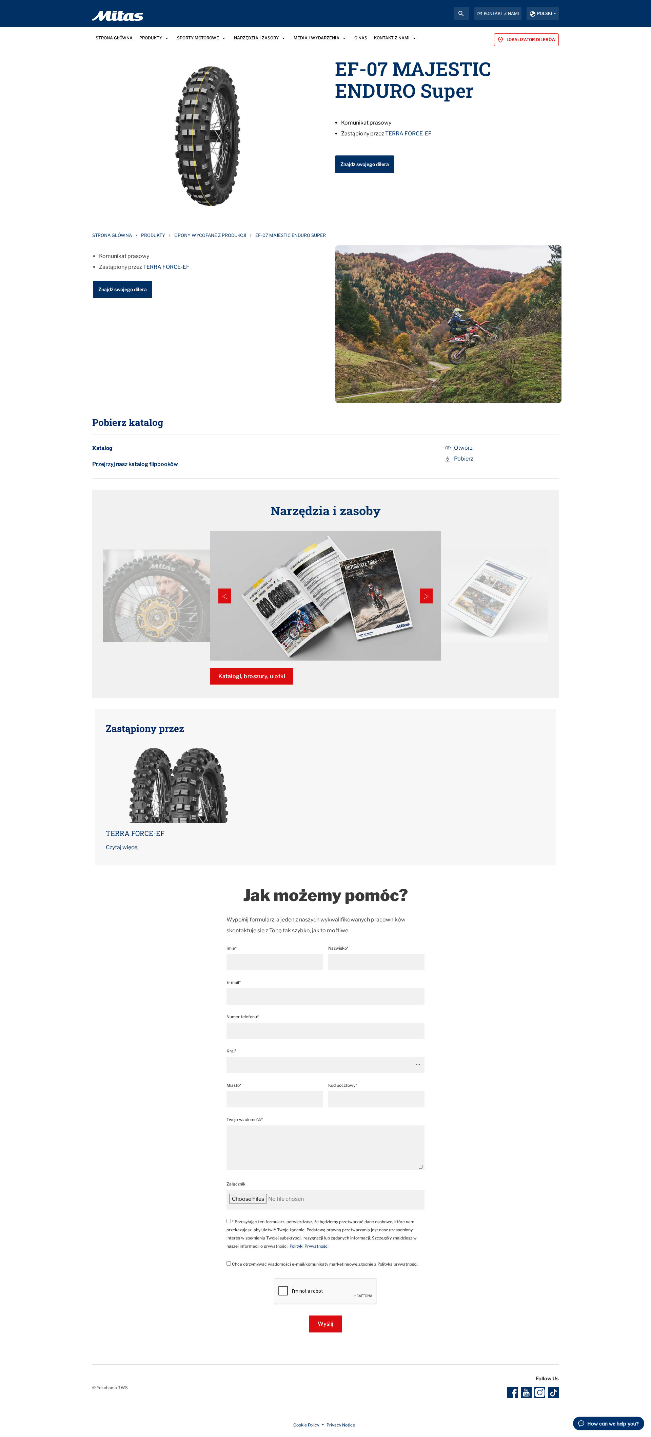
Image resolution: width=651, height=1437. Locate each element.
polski (544, 13)
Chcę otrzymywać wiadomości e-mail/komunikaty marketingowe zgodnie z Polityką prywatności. (324, 1264)
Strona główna (112, 235)
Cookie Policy (306, 1424)
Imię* (231, 948)
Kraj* (231, 1050)
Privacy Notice (341, 1424)
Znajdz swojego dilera (364, 164)
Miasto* (233, 1085)
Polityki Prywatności (309, 1246)
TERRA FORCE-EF (408, 133)
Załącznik (235, 1184)
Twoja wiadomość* (244, 1119)
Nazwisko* (338, 948)
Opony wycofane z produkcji (210, 235)
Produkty (153, 235)
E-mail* (233, 982)
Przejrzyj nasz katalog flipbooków (135, 464)
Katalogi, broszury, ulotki (251, 676)
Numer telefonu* (242, 1016)
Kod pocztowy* (342, 1085)
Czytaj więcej (122, 847)
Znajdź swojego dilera (122, 289)
